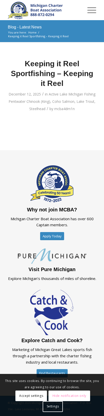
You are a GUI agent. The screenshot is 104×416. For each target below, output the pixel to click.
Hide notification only (69, 396)
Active (54, 94)
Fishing (89, 94)
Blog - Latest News (25, 27)
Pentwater (17, 101)
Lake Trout (85, 101)
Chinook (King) (38, 101)
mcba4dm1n (64, 108)
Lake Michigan (71, 94)
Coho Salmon (63, 101)
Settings (53, 406)
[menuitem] (89, 10)
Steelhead (37, 108)
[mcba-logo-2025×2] (43, 10)
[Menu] (89, 10)
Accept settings (31, 396)
